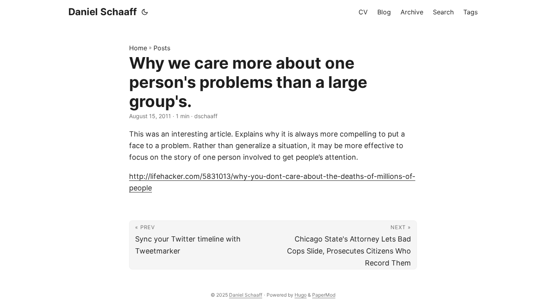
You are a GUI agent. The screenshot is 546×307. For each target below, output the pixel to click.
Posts (161, 48)
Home (138, 48)
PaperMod (323, 295)
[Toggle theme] (144, 12)
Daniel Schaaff (102, 12)
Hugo (301, 295)
